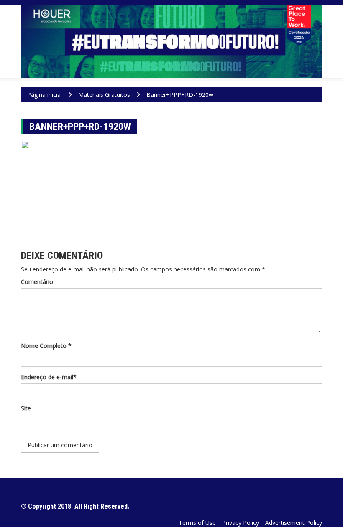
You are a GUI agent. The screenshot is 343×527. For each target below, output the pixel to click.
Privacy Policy (240, 523)
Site (26, 408)
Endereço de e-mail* (49, 377)
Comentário (37, 282)
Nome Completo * (46, 346)
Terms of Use (197, 523)
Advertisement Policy (293, 523)
